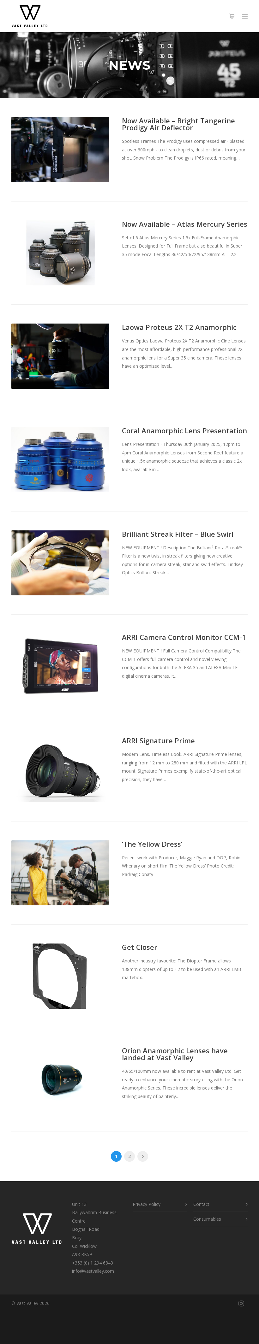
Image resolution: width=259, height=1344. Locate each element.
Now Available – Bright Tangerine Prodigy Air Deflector (178, 124)
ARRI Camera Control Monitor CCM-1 (184, 637)
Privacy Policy (146, 1204)
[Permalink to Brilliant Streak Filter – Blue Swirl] (60, 563)
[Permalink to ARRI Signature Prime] (60, 769)
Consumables (207, 1219)
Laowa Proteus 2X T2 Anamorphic (179, 327)
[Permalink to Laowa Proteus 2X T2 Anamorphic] (60, 356)
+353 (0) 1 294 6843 (92, 1263)
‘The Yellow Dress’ (152, 844)
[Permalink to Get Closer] (60, 976)
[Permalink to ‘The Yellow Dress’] (60, 873)
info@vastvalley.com (93, 1271)
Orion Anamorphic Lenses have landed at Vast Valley (175, 1054)
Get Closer (139, 947)
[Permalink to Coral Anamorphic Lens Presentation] (60, 459)
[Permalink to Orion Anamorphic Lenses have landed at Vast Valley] (60, 1079)
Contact (201, 1204)
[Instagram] (241, 1303)
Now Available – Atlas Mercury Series (184, 224)
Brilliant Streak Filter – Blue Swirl (177, 534)
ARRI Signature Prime (158, 740)
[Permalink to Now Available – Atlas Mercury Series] (60, 253)
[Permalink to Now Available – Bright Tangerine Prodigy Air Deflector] (60, 149)
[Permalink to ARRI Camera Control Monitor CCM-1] (60, 666)
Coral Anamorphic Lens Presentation (184, 430)
